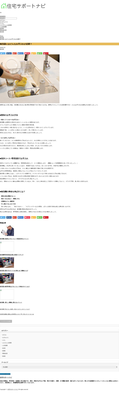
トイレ (2, 23)
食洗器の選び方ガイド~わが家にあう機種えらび (14, 270)
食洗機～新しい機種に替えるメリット (11, 302)
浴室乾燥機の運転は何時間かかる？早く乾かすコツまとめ (17, 314)
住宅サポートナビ (6, 377)
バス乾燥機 (3, 26)
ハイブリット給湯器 (6, 25)
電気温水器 (3, 30)
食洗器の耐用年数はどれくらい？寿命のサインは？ (15, 286)
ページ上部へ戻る (5, 374)
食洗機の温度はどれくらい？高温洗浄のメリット (14, 238)
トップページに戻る (6, 321)
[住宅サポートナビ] (23, 8)
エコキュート (4, 21)
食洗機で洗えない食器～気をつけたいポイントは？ (15, 309)
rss (0, 12)
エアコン (2, 20)
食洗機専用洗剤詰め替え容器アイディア (11, 254)
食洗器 (2, 31)
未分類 (3, 348)
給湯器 (2, 28)
